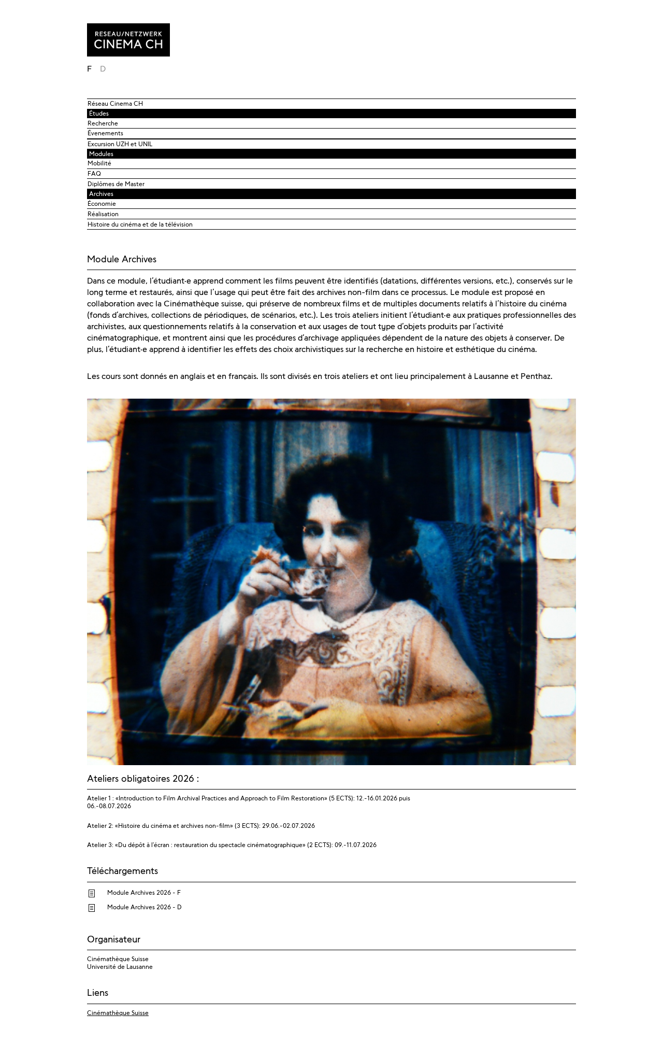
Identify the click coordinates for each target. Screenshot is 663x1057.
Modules (101, 154)
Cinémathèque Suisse (118, 1013)
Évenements (105, 133)
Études (99, 113)
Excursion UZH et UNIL (120, 144)
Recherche (103, 123)
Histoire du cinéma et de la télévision (140, 224)
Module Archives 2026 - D (144, 907)
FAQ (94, 174)
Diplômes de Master (116, 184)
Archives (101, 194)
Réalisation (103, 214)
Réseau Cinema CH (115, 104)
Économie (102, 204)
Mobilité (99, 163)
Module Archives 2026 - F (144, 893)
